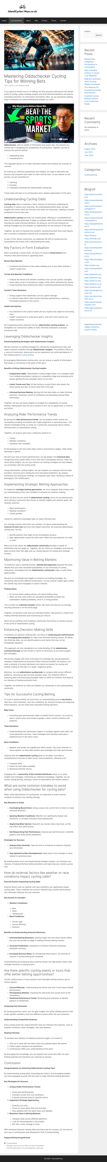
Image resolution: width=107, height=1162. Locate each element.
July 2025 (88, 152)
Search (87, 31)
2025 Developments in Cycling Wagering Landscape (24, 1148)
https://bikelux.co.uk (92, 284)
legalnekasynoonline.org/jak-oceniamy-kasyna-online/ (93, 327)
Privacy (44, 21)
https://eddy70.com (92, 281)
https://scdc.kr (90, 235)
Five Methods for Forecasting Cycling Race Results (92, 90)
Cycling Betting (16, 21)
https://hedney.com (92, 287)
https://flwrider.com (92, 239)
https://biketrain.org (92, 278)
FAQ (36, 21)
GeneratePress (57, 1159)
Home (4, 21)
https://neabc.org (91, 265)
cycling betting (27, 355)
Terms (53, 21)
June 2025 (88, 155)
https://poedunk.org (92, 274)
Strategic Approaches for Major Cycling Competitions (25, 1145)
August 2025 (89, 149)
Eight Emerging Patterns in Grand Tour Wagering (91, 73)
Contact (63, 21)
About (28, 21)
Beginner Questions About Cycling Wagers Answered (92, 81)
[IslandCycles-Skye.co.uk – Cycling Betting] (21, 9)
